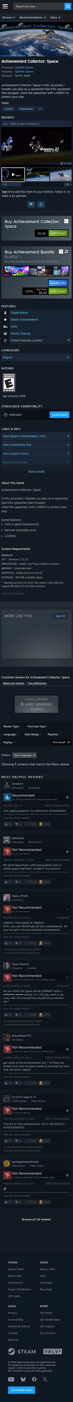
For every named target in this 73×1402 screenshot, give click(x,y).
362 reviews (34, 842)
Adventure (26, 108)
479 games (18, 842)
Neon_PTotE (20, 895)
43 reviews (34, 787)
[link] (35, 291)
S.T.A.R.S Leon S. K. (24, 1097)
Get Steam (46, 1312)
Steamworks (15, 1282)
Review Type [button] (11, 726)
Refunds (13, 1339)
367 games (18, 787)
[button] (9, 17)
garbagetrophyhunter (25, 1161)
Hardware (46, 1282)
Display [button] (7, 742)
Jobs (43, 1275)
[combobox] (38, 6)
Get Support (47, 1326)
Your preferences (37, 683)
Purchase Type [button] (36, 726)
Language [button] (9, 734)
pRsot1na (18, 838)
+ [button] (40, 108)
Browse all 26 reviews (36, 1219)
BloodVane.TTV (21, 1035)
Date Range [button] (32, 734)
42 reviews (17, 1039)
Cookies (13, 1333)
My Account (47, 1333)
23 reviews (17, 899)
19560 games (19, 1101)
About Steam (16, 1269)
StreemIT (17, 783)
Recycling (46, 1289)
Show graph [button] (58, 742)
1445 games (18, 1165)
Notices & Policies (19, 1326)
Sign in (6, 191)
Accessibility (15, 1319)
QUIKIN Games (24, 67)
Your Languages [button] (23, 755)
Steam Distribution (19, 1289)
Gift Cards (14, 1296)
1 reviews (32, 968)
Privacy (12, 1312)
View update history (16, 453)
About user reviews (13, 683)
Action (8, 108)
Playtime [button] (53, 734)
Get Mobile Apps (21, 1390)
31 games (17, 968)
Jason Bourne (20, 964)
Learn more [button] (59, 414)
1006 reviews (38, 1101)
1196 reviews (37, 1165)
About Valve (47, 1269)
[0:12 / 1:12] (36, 147)
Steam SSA (14, 1275)
